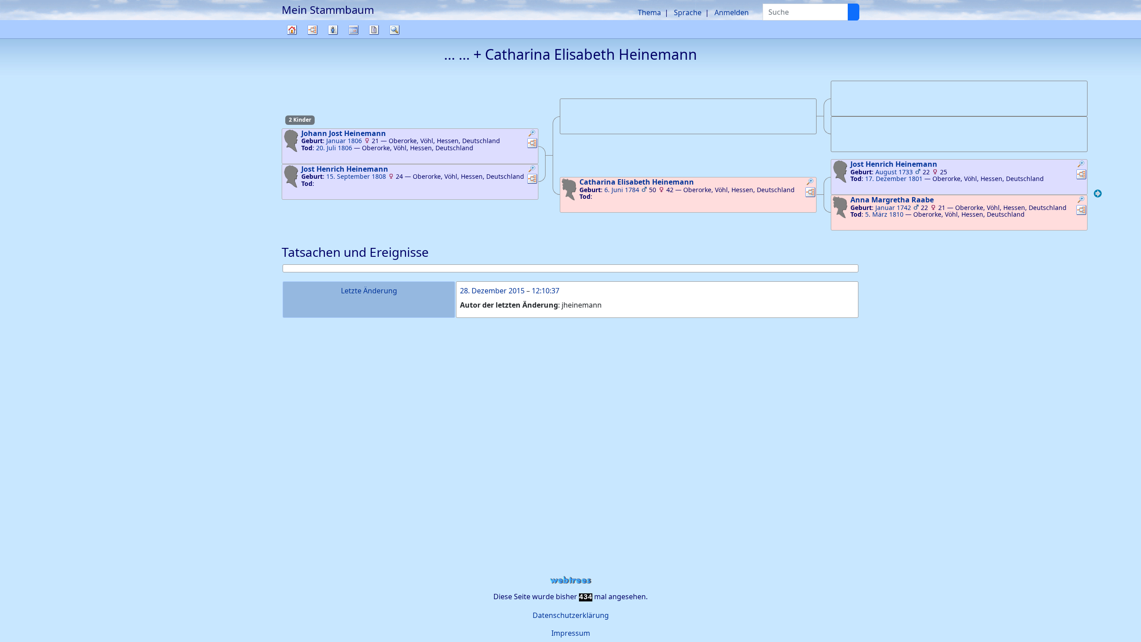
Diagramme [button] (312, 29)
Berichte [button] (374, 29)
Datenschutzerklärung (571, 615)
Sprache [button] (688, 12)
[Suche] (853, 12)
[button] (532, 134)
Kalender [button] (353, 29)
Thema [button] (649, 12)
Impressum (570, 633)
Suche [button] (394, 29)
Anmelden (731, 12)
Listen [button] (333, 29)
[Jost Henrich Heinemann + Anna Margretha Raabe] (1098, 195)
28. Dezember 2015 (492, 291)
